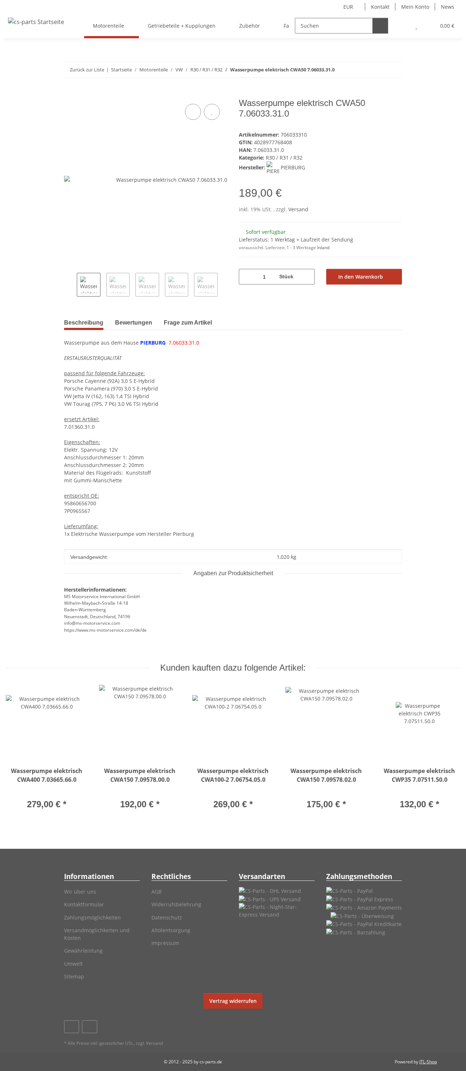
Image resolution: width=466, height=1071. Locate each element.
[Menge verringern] (247, 276)
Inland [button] (323, 247)
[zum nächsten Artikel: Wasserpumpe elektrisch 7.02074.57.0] (394, 70)
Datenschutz (166, 917)
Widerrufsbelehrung (176, 904)
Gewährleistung (83, 950)
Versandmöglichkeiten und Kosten (97, 934)
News (447, 6)
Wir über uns (80, 891)
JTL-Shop (428, 1062)
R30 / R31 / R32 (284, 157)
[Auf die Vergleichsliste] (193, 112)
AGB (156, 891)
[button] (402, 25)
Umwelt (73, 963)
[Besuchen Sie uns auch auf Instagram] (89, 1026)
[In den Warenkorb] (70, 94)
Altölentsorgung (170, 930)
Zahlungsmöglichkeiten (92, 917)
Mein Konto (415, 6)
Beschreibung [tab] (83, 322)
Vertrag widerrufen (233, 1000)
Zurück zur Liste (87, 69)
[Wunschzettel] (416, 25)
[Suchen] (380, 26)
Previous (70, 285)
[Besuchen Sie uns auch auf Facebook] (71, 1026)
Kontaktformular (84, 904)
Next (224, 285)
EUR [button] (348, 6)
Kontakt (380, 6)
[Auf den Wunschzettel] (212, 112)
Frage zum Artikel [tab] (188, 322)
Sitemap (74, 976)
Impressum (165, 942)
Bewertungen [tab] (133, 322)
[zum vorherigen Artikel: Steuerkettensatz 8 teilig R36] (378, 70)
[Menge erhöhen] (306, 276)
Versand (298, 209)
